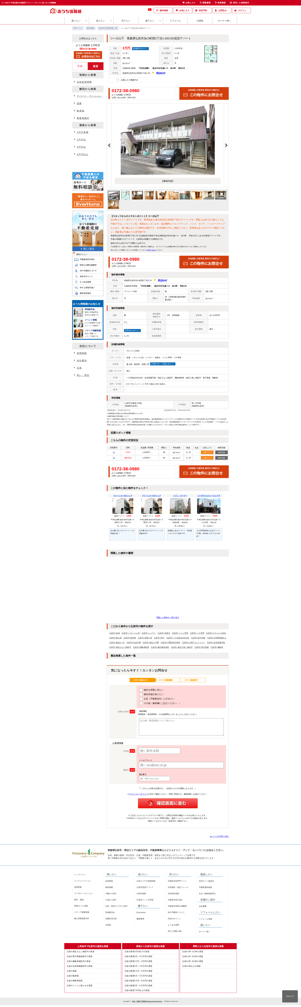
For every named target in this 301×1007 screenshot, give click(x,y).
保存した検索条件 (241, 3)
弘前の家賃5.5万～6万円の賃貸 (139, 981)
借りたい (100, 20)
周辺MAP (160, 73)
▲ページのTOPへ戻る (219, 836)
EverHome (141, 912)
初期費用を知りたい (140, 49)
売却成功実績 (173, 893)
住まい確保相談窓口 (207, 893)
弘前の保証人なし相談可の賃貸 (80, 951)
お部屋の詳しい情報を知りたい (163, 364)
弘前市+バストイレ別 (131, 633)
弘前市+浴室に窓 (145, 638)
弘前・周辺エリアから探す (116, 906)
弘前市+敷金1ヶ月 (117, 642)
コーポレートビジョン (83, 893)
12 (114, 458)
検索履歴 (222, 3)
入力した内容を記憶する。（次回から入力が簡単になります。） (169, 788)
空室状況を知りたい (132, 330)
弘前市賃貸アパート (145, 887)
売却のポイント (174, 919)
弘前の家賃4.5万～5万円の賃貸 (139, 971)
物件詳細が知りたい (153, 694)
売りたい (125, 20)
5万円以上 (82, 154)
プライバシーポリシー (138, 794)
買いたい (75, 20)
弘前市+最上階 (115, 638)
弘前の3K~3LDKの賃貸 (192, 961)
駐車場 (80, 111)
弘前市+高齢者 (217, 647)
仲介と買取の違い (175, 931)
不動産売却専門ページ (177, 881)
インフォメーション (82, 881)
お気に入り (184, 10)
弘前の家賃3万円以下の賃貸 (137, 951)
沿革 (79, 368)
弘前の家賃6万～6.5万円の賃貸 (139, 985)
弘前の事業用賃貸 (75, 981)
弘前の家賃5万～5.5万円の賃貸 (139, 976)
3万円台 (81, 139)
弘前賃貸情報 (84, 82)
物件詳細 (221, 452)
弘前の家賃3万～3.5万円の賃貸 (139, 956)
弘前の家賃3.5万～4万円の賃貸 (139, 961)
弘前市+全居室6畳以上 (216, 638)
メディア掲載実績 (81, 912)
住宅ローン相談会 (206, 881)
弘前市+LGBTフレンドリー (193, 642)
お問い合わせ (151, 250)
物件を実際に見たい (153, 690)
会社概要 (202, 906)
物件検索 (164, 10)
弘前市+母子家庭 (202, 647)
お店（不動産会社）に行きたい (158, 698)
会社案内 (82, 360)
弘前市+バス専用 (197, 633)
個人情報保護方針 (81, 918)
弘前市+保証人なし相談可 (120, 647)
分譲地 (200, 20)
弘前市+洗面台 (164, 633)
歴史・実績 (79, 900)
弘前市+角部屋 (130, 638)
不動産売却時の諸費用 (177, 906)
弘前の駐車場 (73, 976)
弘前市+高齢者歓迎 (141, 647)
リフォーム (175, 20)
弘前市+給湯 (114, 633)
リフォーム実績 (205, 919)
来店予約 (203, 10)
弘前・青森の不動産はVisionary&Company (147, 1001)
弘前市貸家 (141, 893)
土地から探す (111, 900)
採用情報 (82, 353)
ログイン (242, 10)
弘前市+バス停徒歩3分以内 (177, 638)
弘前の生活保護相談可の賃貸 (79, 966)
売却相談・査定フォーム (178, 887)
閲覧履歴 (207, 3)
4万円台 (81, 147)
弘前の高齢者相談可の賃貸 (78, 961)
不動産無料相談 (205, 887)
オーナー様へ (224, 20)
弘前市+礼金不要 (134, 642)
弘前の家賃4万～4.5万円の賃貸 (139, 966)
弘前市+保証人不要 (151, 642)
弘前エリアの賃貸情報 (146, 881)
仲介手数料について (176, 912)
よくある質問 (173, 925)
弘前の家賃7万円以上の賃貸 (137, 990)
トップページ (79, 875)
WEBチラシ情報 (81, 906)
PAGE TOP (290, 996)
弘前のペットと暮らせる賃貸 (79, 985)
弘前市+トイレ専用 (180, 633)
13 (114, 452)
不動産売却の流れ (175, 900)
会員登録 (109, 881)
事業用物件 (83, 118)
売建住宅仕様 (111, 919)
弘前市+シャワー (149, 633)
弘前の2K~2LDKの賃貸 (192, 956)
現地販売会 (110, 912)
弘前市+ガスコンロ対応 (216, 633)
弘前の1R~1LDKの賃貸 (192, 951)
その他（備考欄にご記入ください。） (162, 703)
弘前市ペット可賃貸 (145, 900)
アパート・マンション (89, 96)
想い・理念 (83, 375)
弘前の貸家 (72, 971)
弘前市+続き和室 (198, 638)
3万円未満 (82, 132)
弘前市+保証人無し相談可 (182, 647)
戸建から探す (111, 893)
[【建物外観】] (168, 174)
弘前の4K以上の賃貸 (191, 966)
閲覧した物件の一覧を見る (167, 617)
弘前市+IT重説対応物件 (170, 642)
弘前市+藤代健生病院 (160, 647)
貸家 (79, 103)
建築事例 (140, 919)
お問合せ (223, 10)
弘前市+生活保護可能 (216, 642)
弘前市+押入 (159, 638)
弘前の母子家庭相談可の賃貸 (79, 956)
